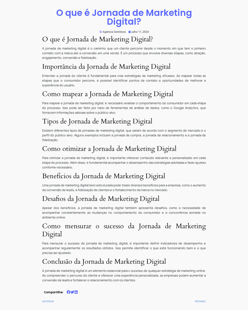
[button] (69, 292)
